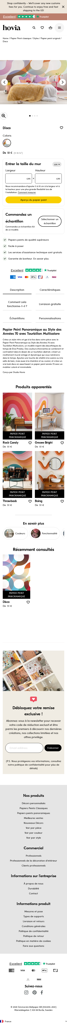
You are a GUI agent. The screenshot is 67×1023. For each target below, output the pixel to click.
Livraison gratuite (50, 304)
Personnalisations (50, 318)
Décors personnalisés (33, 803)
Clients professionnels (34, 865)
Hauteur (47, 174)
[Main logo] (12, 27)
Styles (36, 38)
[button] (42, 28)
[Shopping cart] (50, 28)
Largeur (17, 174)
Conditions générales (33, 926)
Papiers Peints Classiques (34, 808)
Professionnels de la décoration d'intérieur (33, 860)
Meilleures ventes (33, 818)
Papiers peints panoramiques (33, 813)
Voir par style (33, 837)
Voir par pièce (33, 827)
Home (5, 38)
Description (17, 289)
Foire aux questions (33, 945)
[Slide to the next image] (62, 82)
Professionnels (33, 855)
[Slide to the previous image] (4, 82)
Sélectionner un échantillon (49, 221)
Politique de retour (33, 936)
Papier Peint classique (20, 38)
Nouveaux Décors (33, 822)
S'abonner (53, 747)
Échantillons (17, 318)
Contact (33, 893)
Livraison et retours (33, 921)
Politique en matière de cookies (33, 941)
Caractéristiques (50, 289)
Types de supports (33, 916)
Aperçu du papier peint (33, 199)
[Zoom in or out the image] (3, 115)
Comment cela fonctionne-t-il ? (17, 304)
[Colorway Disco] (7, 143)
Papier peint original (50, 38)
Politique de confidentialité (33, 931)
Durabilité (33, 888)
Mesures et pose (33, 911)
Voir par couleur (33, 832)
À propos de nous (33, 883)
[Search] (34, 28)
